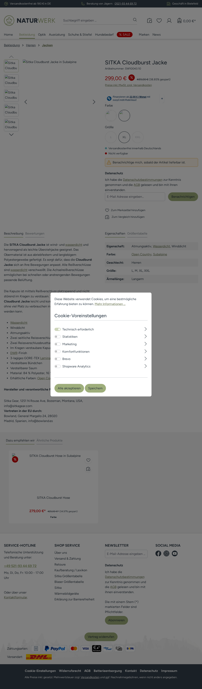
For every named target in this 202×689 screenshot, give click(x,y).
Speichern (95, 388)
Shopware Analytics (76, 366)
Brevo (66, 359)
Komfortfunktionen (76, 351)
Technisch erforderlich (78, 329)
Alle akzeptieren (69, 388)
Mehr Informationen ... (110, 304)
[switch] (57, 336)
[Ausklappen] (146, 328)
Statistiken (70, 336)
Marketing (69, 344)
